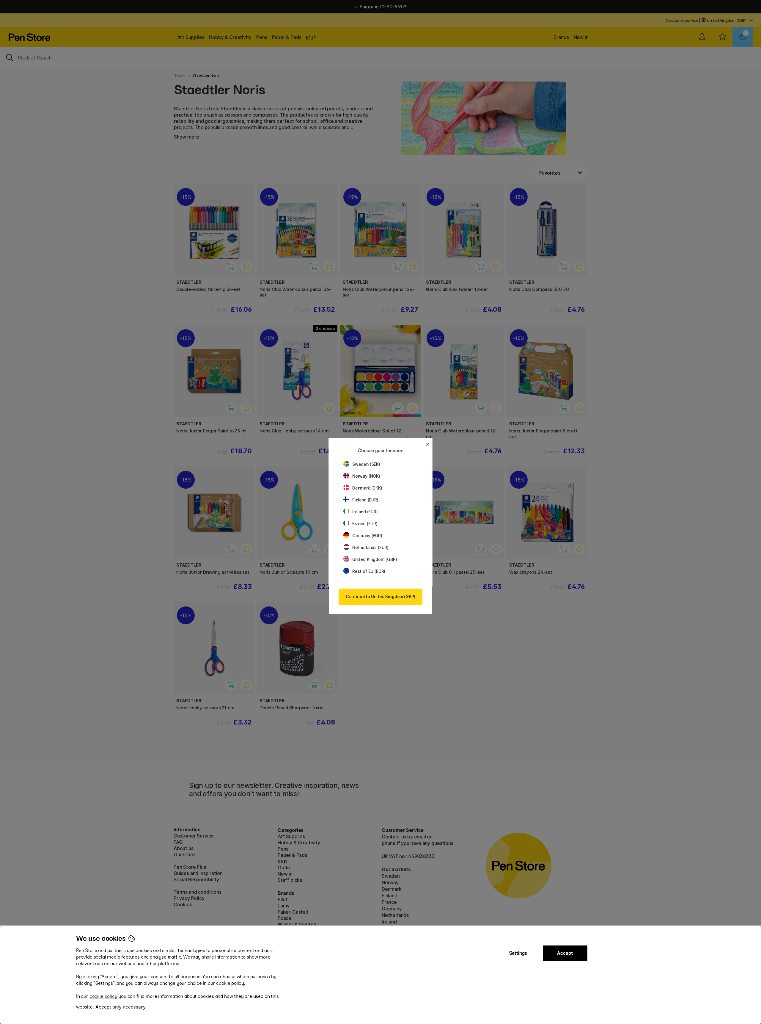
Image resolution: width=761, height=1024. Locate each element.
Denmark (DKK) (367, 487)
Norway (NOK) (366, 476)
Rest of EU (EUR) (368, 571)
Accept (565, 953)
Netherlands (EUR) (370, 547)
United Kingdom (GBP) (374, 559)
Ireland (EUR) (365, 511)
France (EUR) (365, 523)
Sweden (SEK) (366, 464)
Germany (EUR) (367, 535)
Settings (518, 953)
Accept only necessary (120, 1007)
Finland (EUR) (365, 499)
